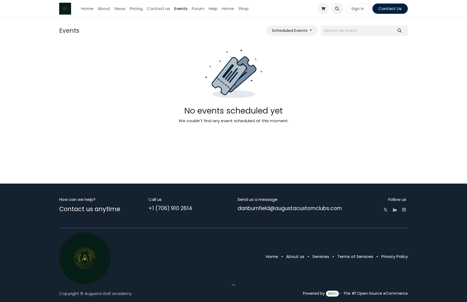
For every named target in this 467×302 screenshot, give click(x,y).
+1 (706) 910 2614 (170, 208)
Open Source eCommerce (382, 293)
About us (295, 256)
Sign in (357, 8)
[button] (337, 8)
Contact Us (390, 8)
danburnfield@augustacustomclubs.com (290, 208)
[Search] (400, 30)
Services (320, 256)
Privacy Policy (394, 256)
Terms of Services (355, 256)
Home (272, 256)
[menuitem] (87, 9)
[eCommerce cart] (323, 8)
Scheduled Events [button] (290, 30)
